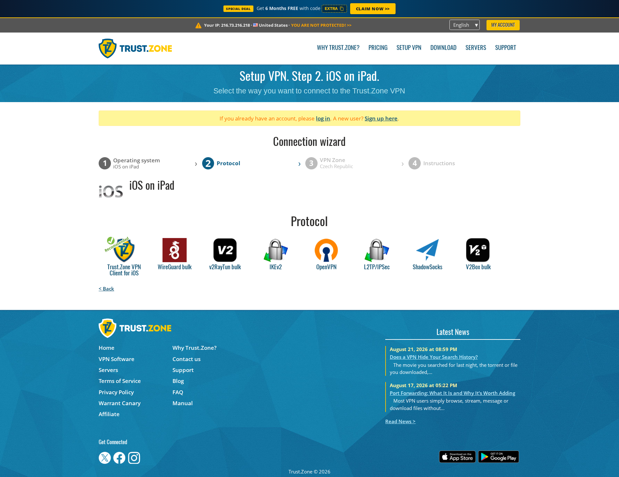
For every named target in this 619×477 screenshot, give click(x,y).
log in (323, 118)
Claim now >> (373, 9)
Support (505, 48)
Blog (178, 381)
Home (106, 347)
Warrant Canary (120, 403)
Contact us (186, 359)
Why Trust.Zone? (338, 48)
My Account (503, 25)
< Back (106, 288)
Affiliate (109, 414)
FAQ (177, 392)
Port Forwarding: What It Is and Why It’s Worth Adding (452, 393)
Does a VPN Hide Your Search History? (434, 357)
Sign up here (381, 118)
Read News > (400, 421)
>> (321, 25)
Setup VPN (409, 48)
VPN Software (116, 359)
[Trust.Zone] (135, 48)
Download (443, 48)
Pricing (378, 48)
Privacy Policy (116, 392)
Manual (182, 403)
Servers (476, 48)
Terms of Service (120, 381)
